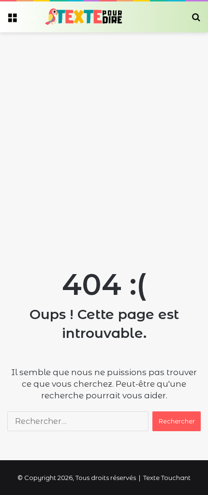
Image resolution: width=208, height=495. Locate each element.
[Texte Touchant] (83, 17)
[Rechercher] (196, 20)
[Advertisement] (104, 141)
